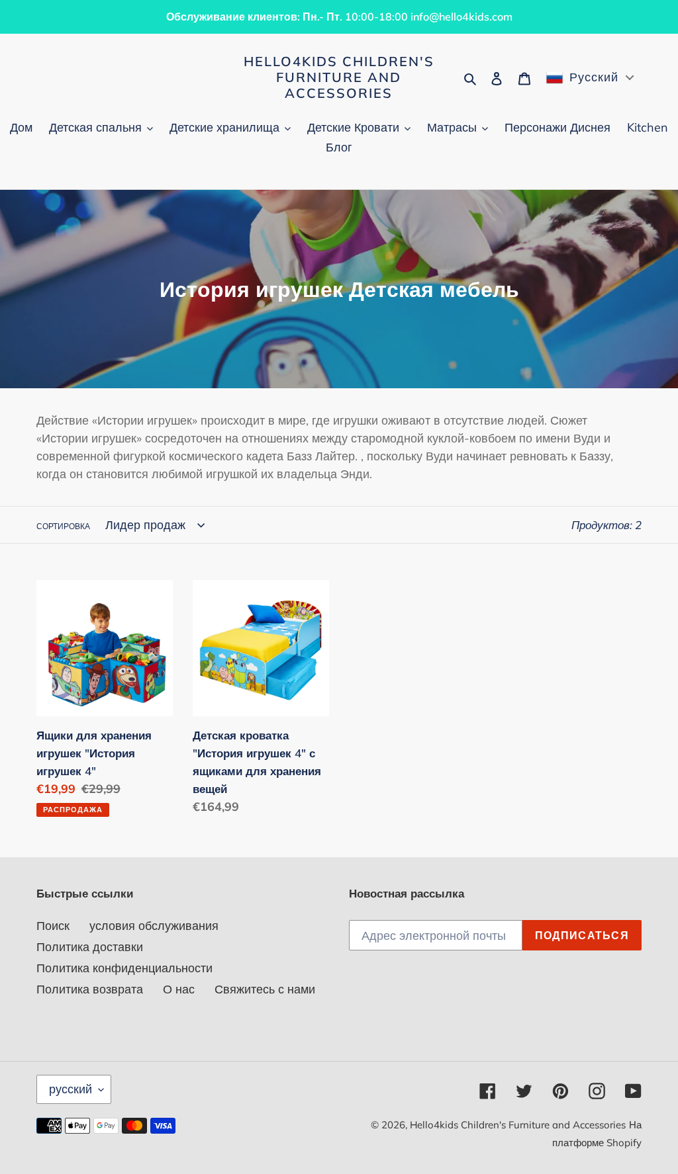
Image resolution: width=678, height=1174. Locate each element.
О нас (179, 989)
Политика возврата (89, 989)
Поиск (53, 925)
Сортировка (63, 526)
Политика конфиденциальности (124, 968)
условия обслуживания (153, 925)
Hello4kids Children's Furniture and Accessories (339, 77)
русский (70, 1089)
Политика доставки (89, 946)
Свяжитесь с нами (265, 989)
